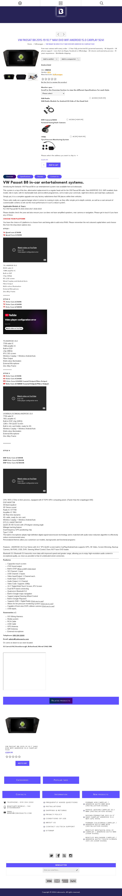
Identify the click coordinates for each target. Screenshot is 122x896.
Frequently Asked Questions (62, 802)
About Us (51, 822)
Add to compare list (69, 59)
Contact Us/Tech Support (60, 826)
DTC (49, 72)
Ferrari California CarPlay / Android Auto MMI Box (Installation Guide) (101, 824)
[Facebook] (58, 856)
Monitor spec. (47, 87)
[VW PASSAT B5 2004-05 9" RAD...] (58, 34)
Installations (53, 806)
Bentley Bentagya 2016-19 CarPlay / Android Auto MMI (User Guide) (101, 831)
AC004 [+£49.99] (76, 119)
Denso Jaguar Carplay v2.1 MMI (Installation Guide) (100, 810)
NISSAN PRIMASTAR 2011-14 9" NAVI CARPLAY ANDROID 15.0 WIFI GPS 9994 (100, 817)
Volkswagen (58, 74)
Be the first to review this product (54, 82)
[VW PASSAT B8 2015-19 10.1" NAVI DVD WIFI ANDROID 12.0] (22, 725)
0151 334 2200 (18, 635)
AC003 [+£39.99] (99, 98)
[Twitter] (51, 856)
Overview (9, 176)
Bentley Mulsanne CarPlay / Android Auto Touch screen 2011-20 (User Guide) (101, 839)
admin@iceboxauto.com (19, 639)
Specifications (25, 176)
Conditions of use (56, 818)
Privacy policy (54, 814)
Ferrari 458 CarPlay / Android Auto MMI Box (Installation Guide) (98, 804)
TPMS (43, 137)
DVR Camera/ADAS (49, 120)
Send (77, 870)
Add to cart (53, 164)
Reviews (40, 176)
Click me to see (37, 601)
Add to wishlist (48, 59)
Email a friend (46, 65)
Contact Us (54, 176)
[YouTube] (64, 856)
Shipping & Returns (56, 810)
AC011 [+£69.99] (79, 136)
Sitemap (50, 831)
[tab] (10, 176)
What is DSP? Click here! (26, 569)
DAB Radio (45, 98)
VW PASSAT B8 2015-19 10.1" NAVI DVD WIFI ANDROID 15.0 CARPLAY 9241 (21, 748)
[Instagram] (71, 856)
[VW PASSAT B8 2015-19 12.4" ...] (63, 34)
